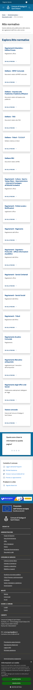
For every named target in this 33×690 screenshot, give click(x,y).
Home (3, 15)
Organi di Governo (9, 536)
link (7, 675)
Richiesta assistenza (10, 650)
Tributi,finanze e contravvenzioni (13, 577)
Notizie (6, 594)
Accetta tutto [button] (16, 679)
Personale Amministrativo (11, 549)
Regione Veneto (7, 2)
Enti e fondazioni (9, 544)
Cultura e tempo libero (10, 561)
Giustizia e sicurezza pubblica (12, 575)
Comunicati (7, 597)
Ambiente (6, 580)
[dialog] (16, 675)
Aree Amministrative (10, 538)
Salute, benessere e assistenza (12, 583)
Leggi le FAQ (7, 648)
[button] (16, 687)
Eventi (6, 610)
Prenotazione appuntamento (12, 642)
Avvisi (5, 600)
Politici (6, 547)
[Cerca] (29, 8)
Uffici (5, 541)
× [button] (31, 662)
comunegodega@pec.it (11, 632)
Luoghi (6, 607)
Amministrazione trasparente (12, 659)
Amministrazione (13, 15)
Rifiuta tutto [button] (16, 683)
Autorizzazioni (8, 586)
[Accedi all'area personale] (26, 2)
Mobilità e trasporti (9, 569)
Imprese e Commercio (10, 563)
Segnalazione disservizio (11, 645)
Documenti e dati (7, 17)
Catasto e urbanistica (10, 566)
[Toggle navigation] (3, 7)
